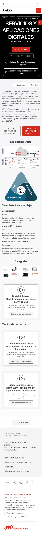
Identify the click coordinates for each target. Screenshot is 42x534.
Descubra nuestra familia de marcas (17, 494)
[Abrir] (38, 10)
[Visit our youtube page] (21, 483)
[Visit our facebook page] (27, 483)
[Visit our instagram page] (33, 483)
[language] (3, 3)
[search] (38, 3)
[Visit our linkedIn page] (15, 483)
